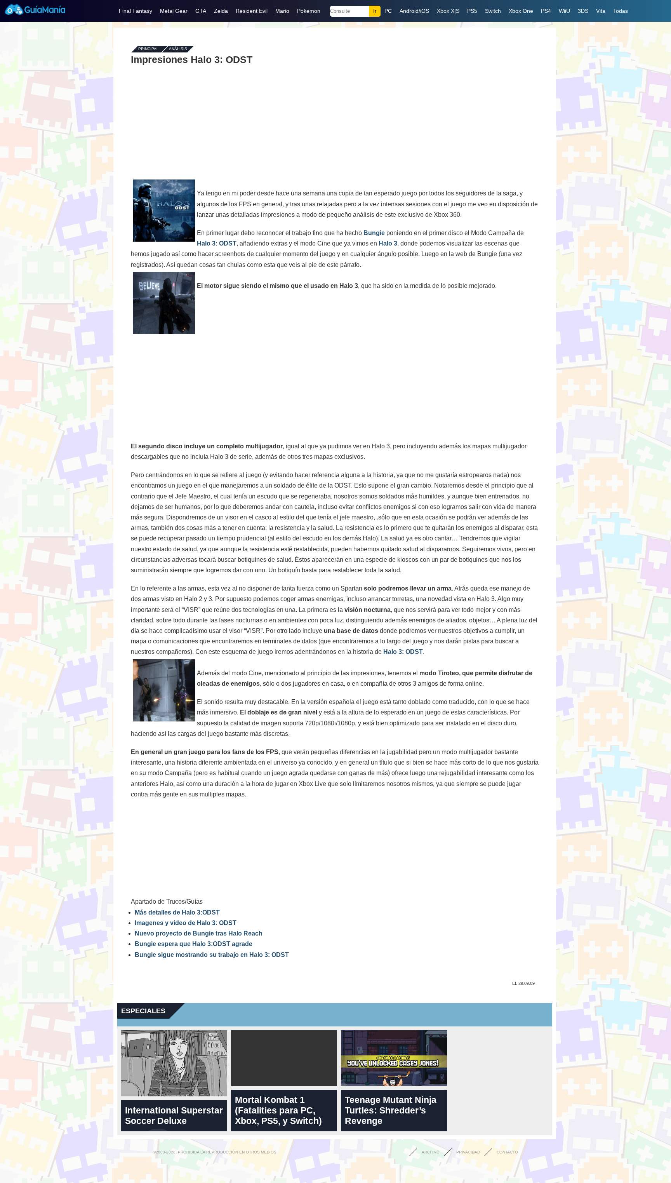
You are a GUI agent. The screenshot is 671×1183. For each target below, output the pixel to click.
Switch (493, 11)
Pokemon (308, 11)
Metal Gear (174, 11)
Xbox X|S (448, 11)
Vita (600, 11)
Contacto (507, 1152)
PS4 (546, 11)
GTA (200, 11)
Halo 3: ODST (216, 243)
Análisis (178, 49)
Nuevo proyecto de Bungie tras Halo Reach (198, 933)
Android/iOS (414, 11)
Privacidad (468, 1152)
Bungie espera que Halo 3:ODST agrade (193, 944)
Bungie (374, 233)
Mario (282, 11)
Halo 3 (388, 243)
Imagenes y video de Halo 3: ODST (185, 923)
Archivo (431, 1152)
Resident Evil (252, 11)
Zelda (221, 11)
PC (388, 11)
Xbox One (521, 11)
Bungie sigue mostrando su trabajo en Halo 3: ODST (212, 954)
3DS (583, 11)
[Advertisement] (334, 121)
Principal (148, 49)
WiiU (564, 11)
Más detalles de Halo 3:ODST (177, 912)
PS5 (472, 11)
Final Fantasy (135, 11)
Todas (620, 11)
